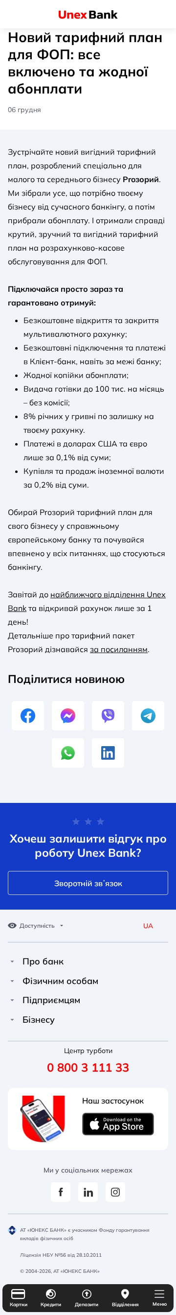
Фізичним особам (60, 981)
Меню (160, 1304)
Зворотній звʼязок (88, 883)
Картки (18, 1304)
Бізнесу (38, 1019)
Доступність (37, 925)
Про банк (43, 961)
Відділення (125, 1304)
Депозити (86, 1304)
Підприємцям (51, 1000)
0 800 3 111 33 (88, 1067)
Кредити (51, 1304)
